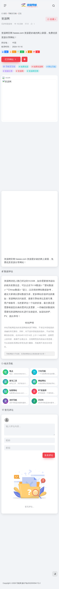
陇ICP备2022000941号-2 (31, 583)
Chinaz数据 (13, 289)
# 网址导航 (51, 66)
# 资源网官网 (32, 71)
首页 (5, 13)
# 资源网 (19, 71)
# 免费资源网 (37, 66)
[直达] (27, 372)
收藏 (53, 19)
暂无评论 (9, 409)
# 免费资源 (23, 66)
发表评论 (48, 455)
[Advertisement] (29, 154)
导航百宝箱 (12, 13)
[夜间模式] (55, 574)
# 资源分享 (7, 71)
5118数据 (36, 285)
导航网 (18, 583)
